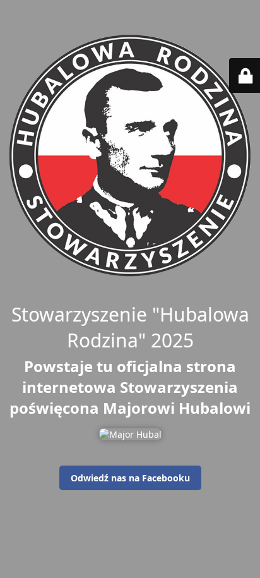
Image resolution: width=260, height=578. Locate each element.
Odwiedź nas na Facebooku (130, 478)
